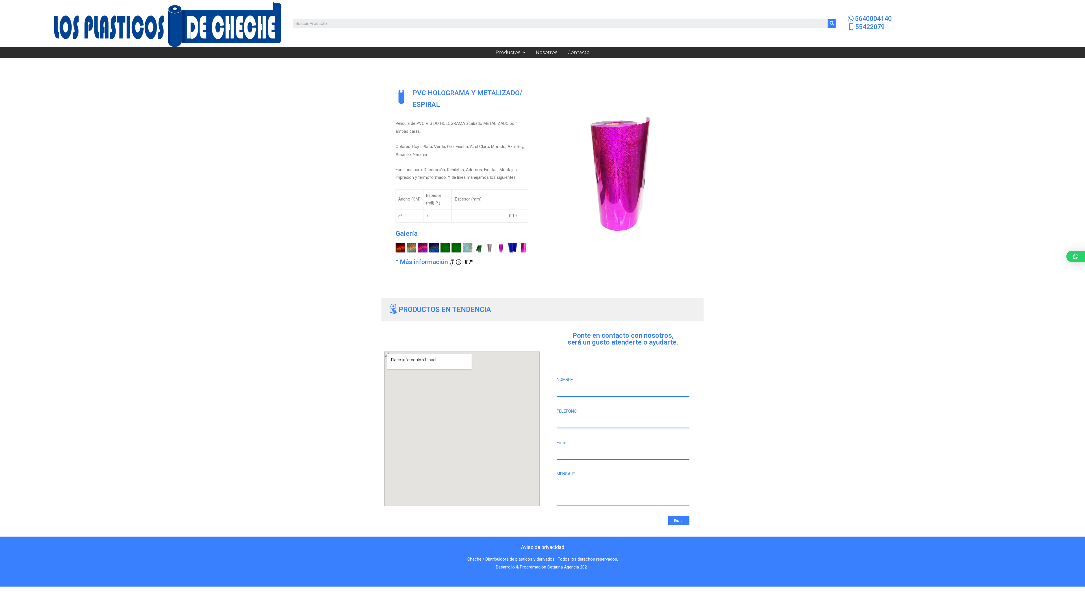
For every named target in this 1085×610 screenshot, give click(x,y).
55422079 (870, 27)
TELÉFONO (567, 411)
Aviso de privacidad (542, 547)
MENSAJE (566, 473)
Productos (508, 52)
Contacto (578, 52)
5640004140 (873, 19)
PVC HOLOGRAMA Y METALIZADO (466, 93)
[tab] (459, 260)
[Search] (832, 23)
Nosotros (546, 52)
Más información (425, 261)
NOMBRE (565, 379)
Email (562, 442)
